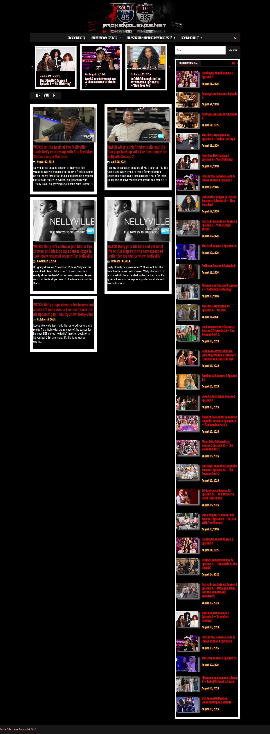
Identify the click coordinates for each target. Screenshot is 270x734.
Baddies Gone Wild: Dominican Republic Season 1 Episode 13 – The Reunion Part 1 (219, 421)
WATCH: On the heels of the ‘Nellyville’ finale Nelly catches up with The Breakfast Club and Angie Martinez (63, 152)
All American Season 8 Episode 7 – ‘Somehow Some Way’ (220, 287)
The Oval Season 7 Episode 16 (219, 246)
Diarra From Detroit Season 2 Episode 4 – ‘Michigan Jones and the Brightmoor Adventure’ (219, 590)
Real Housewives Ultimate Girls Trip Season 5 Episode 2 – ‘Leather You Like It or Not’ (220, 355)
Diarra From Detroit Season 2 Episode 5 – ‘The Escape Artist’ (219, 225)
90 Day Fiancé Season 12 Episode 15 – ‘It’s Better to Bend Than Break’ (218, 494)
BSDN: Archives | (149, 37)
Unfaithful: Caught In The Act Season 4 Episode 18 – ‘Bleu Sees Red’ (146, 82)
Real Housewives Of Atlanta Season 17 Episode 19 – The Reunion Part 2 (218, 330)
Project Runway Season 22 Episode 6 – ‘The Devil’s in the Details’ (219, 564)
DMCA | (190, 37)
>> (91, 184)
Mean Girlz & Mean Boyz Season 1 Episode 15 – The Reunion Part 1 (217, 445)
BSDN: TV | (105, 37)
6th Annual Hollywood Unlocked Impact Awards (216, 700)
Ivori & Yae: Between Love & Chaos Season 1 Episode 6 (218, 639)
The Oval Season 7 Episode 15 (219, 658)
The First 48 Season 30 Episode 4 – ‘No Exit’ (216, 308)
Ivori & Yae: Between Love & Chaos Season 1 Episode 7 (100, 82)
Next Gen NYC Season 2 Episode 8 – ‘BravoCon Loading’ (215, 616)
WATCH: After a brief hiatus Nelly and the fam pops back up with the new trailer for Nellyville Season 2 (137, 152)
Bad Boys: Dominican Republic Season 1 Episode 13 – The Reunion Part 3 (219, 470)
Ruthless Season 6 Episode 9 (218, 265)
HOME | (77, 37)
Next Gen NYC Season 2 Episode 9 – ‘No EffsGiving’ (55, 82)
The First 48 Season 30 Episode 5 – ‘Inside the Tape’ (218, 137)
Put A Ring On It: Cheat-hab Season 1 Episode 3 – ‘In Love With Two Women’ (219, 518)
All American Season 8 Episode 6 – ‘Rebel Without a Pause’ (220, 680)
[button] (32, 67)
